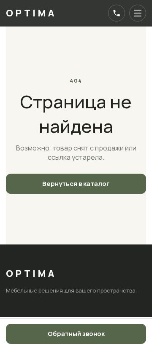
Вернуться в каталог (76, 183)
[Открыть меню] (137, 13)
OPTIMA (31, 13)
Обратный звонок (76, 333)
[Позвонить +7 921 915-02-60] (116, 13)
